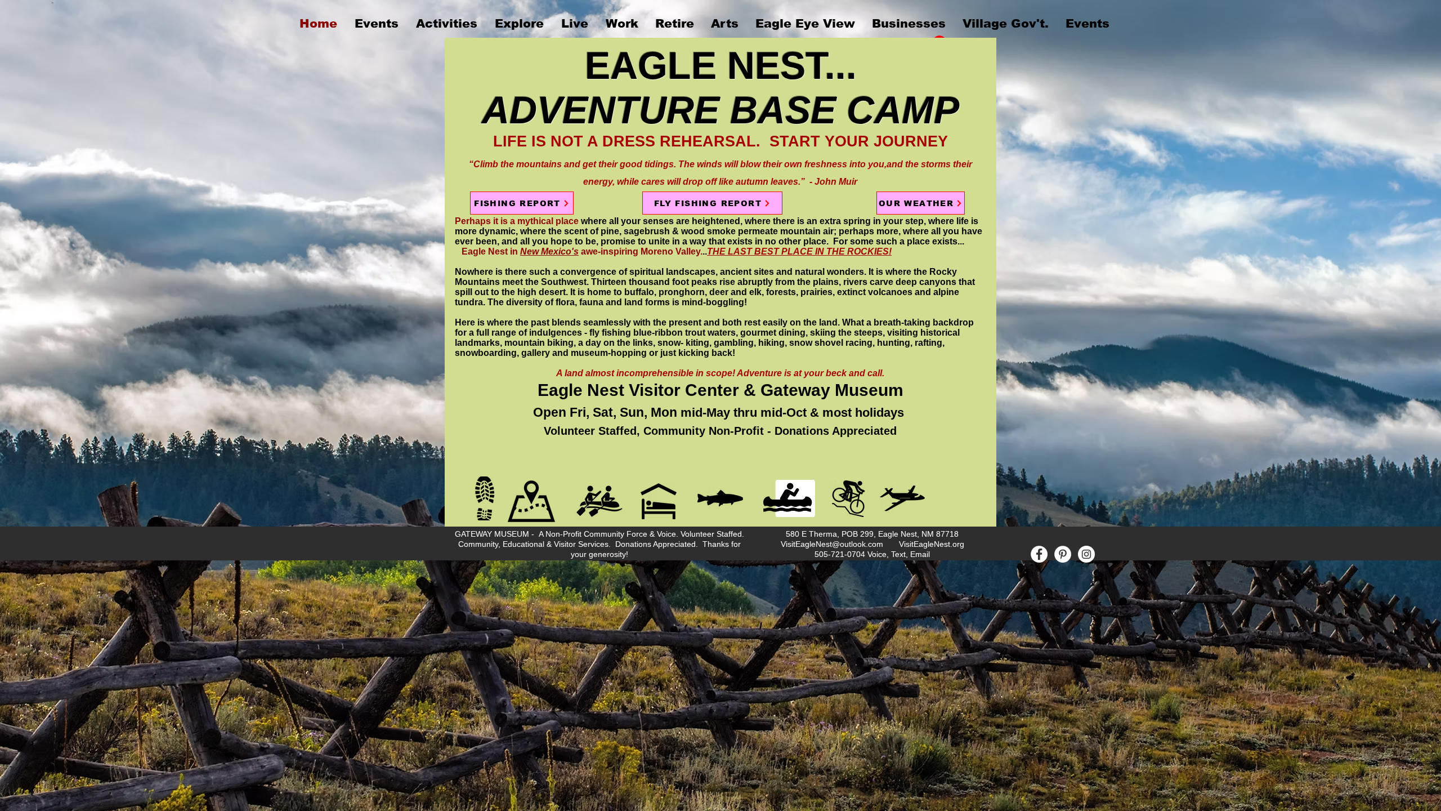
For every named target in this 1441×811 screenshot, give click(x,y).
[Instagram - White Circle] (1086, 554)
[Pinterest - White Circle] (1062, 554)
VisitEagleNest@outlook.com (832, 544)
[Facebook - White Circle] (1039, 554)
